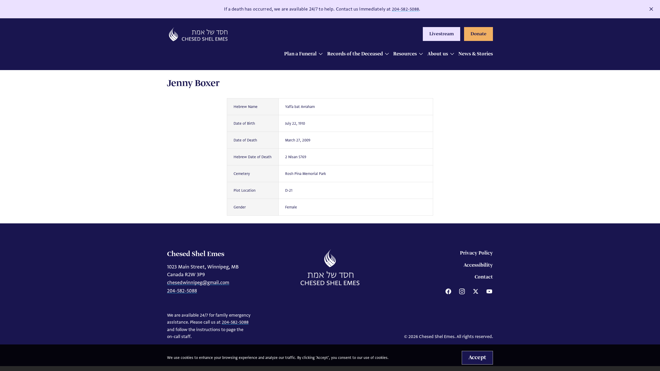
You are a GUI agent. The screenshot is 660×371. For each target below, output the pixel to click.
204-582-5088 (405, 9)
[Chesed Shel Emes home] (330, 267)
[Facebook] (448, 291)
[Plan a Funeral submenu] (319, 54)
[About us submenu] (450, 54)
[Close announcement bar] (651, 9)
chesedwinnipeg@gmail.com (198, 282)
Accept (477, 357)
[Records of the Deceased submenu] (385, 54)
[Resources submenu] (419, 54)
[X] (475, 291)
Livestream (441, 34)
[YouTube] (489, 291)
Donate (478, 34)
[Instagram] (462, 291)
